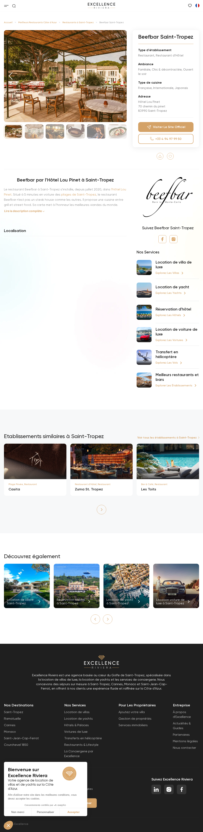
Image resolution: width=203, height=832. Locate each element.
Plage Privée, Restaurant (23, 484)
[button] (10, 76)
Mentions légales (185, 741)
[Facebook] (162, 239)
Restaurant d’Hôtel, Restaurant (92, 484)
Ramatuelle (12, 718)
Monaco (10, 732)
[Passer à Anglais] (197, 5)
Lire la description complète (23, 211)
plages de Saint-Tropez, (78, 194)
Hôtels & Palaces (76, 725)
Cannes (9, 725)
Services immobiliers (133, 725)
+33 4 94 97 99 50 (168, 139)
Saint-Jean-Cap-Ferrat (21, 738)
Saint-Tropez (13, 712)
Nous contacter (184, 748)
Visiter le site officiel (169, 127)
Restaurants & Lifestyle (81, 745)
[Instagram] (173, 239)
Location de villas (77, 712)
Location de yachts (78, 718)
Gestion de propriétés (135, 718)
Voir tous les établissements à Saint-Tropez (167, 437)
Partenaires (181, 734)
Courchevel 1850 (16, 745)
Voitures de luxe (76, 732)
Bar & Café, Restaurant (154, 484)
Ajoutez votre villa (132, 712)
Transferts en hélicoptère (83, 738)
